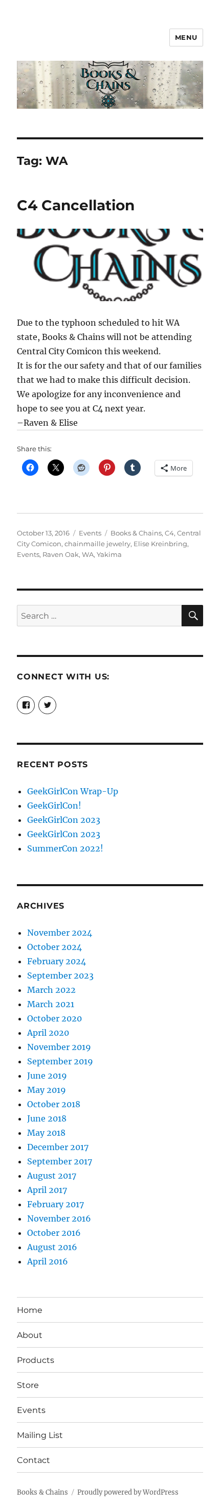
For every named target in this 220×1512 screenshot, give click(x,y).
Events (90, 533)
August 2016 (52, 1247)
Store (28, 1385)
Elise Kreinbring (160, 544)
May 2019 (46, 1090)
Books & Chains (136, 533)
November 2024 (59, 933)
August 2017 (51, 1175)
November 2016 (59, 1218)
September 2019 (60, 1061)
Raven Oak (60, 554)
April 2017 (47, 1190)
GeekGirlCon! (54, 805)
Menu (186, 37)
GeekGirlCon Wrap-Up (72, 791)
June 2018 (47, 1118)
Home (29, 1310)
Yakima (109, 554)
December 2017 (58, 1147)
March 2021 (50, 1004)
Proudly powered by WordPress (128, 1492)
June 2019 (47, 1075)
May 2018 (46, 1133)
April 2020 (48, 1033)
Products (35, 1360)
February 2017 (55, 1204)
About (29, 1335)
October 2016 (54, 1233)
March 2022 (51, 990)
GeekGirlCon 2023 (63, 820)
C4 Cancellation (76, 205)
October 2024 (54, 947)
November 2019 (59, 1047)
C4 (169, 533)
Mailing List (40, 1435)
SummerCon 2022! (65, 848)
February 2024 (56, 961)
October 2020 (54, 1018)
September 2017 (59, 1161)
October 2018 (53, 1104)
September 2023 (60, 975)
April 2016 (47, 1261)
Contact (33, 1460)
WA (88, 554)
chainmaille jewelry (97, 544)
